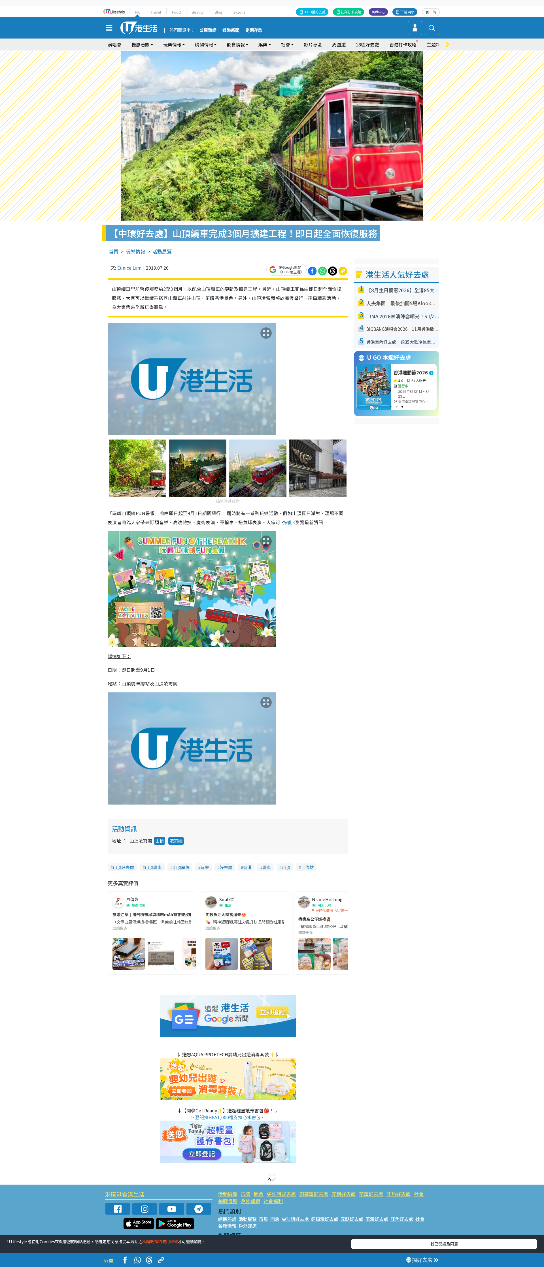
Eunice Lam (129, 267)
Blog (218, 12)
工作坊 (307, 867)
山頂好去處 (123, 867)
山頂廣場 (181, 867)
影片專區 (313, 44)
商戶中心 (378, 11)
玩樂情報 (135, 251)
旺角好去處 (398, 1193)
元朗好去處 (344, 1193)
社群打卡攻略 (351, 11)
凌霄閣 (176, 841)
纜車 (266, 867)
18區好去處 (367, 44)
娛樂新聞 (230, 30)
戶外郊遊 (250, 1200)
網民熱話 (227, 1218)
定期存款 (253, 30)
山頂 (159, 841)
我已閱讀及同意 (444, 1244)
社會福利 (273, 1200)
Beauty (198, 12)
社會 (419, 1193)
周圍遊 (339, 44)
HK (137, 12)
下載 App (407, 11)
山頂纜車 (153, 867)
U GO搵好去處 (315, 11)
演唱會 (114, 44)
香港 (247, 867)
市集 (245, 1193)
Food (176, 12)
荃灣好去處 (371, 1193)
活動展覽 (162, 251)
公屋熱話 (207, 30)
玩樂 (204, 867)
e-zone (239, 12)
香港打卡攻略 (402, 44)
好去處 (226, 867)
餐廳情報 (227, 1200)
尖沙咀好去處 (281, 1193)
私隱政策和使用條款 (160, 1241)
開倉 (259, 1193)
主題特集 (436, 44)
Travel (156, 12)
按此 (287, 522)
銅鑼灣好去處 (313, 1193)
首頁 (113, 251)
